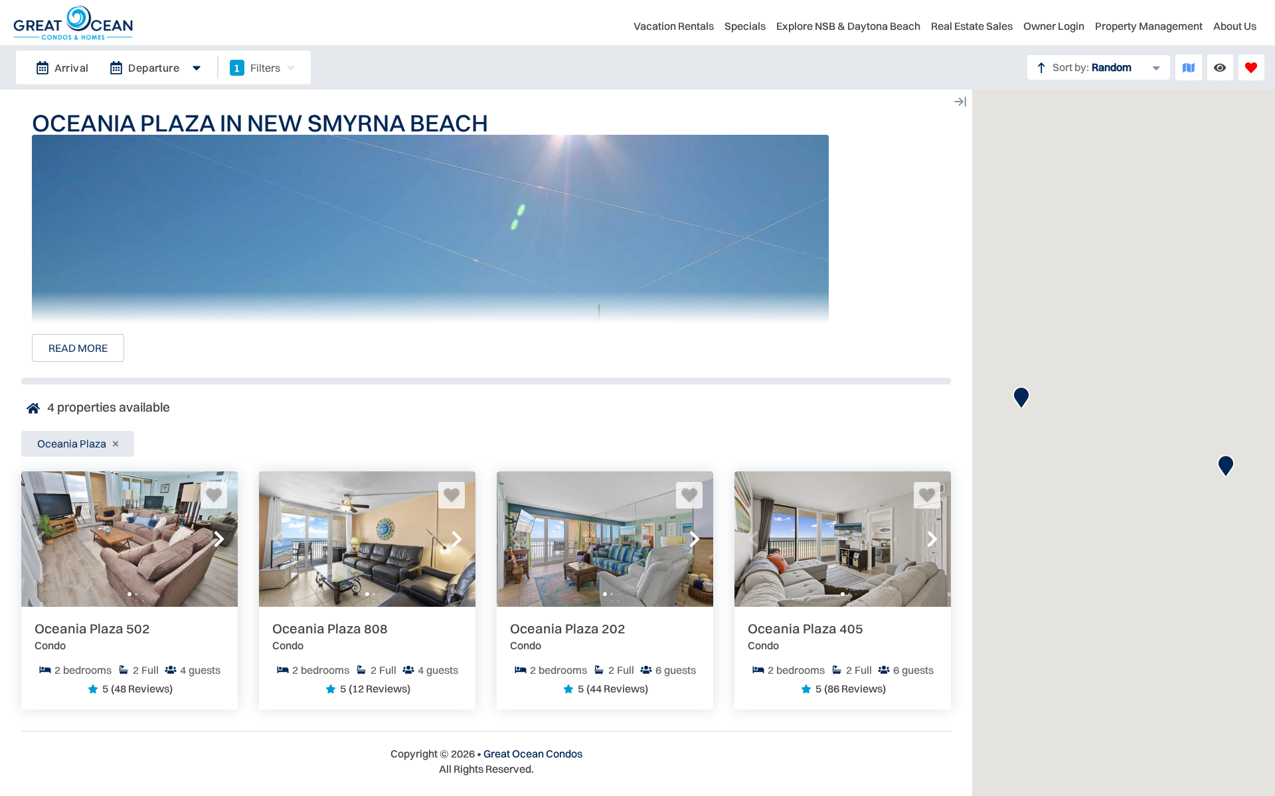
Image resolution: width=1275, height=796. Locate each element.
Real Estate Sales (972, 26)
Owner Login (1053, 26)
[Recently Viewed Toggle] (1220, 67)
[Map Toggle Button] (1188, 67)
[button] (40, 539)
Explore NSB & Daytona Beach (848, 26)
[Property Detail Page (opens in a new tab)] (129, 539)
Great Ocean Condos (532, 753)
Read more (78, 348)
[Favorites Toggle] (1251, 67)
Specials (745, 26)
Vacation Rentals (674, 26)
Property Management (1149, 26)
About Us (1234, 26)
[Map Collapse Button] (960, 102)
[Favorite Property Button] (214, 495)
